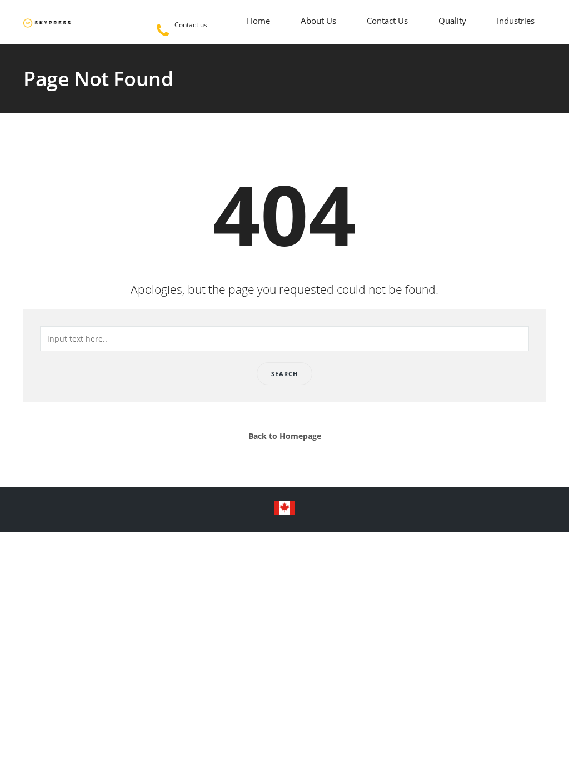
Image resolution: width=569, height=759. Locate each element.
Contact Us (387, 20)
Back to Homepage (284, 436)
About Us (318, 20)
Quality (452, 20)
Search (284, 373)
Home (258, 20)
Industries (516, 20)
